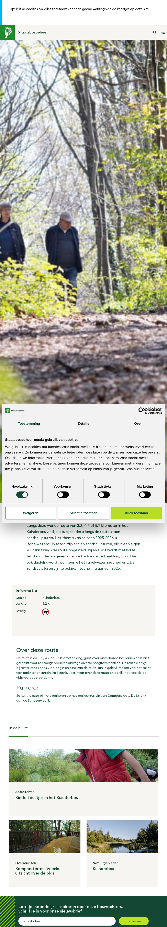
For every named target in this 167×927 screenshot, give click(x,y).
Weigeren (30, 513)
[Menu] (163, 32)
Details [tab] (83, 424)
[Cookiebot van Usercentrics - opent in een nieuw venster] (144, 410)
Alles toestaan (136, 513)
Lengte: (21, 603)
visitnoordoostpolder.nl (34, 677)
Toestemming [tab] (29, 424)
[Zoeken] (155, 32)
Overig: (20, 611)
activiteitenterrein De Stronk (45, 673)
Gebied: (21, 598)
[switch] (63, 494)
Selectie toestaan (83, 513)
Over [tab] (138, 424)
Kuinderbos (51, 598)
